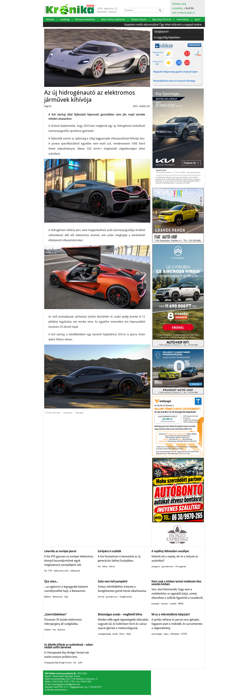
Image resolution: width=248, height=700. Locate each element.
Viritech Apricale (52, 413)
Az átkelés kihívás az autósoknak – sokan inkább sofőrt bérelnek (68, 646)
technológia (156, 634)
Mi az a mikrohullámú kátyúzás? (170, 614)
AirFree (101, 597)
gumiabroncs (168, 566)
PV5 (50, 571)
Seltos (104, 566)
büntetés (155, 603)
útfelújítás (174, 634)
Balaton (47, 597)
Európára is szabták (109, 551)
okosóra (164, 603)
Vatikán (47, 630)
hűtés (128, 634)
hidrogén (79, 413)
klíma (121, 634)
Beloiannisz (58, 597)
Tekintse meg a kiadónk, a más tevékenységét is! (183, 8)
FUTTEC (184, 634)
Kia (45, 571)
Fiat (54, 630)
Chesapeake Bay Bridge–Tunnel (58, 662)
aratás (115, 634)
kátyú (166, 634)
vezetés (173, 603)
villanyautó (75, 571)
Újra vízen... (51, 581)
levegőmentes (125, 597)
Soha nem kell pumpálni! (112, 581)
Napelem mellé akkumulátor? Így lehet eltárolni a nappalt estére (148, 24)
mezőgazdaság (104, 634)
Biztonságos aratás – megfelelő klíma (120, 614)
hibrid (112, 566)
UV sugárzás (180, 566)
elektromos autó (61, 571)
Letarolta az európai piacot (60, 551)
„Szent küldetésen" (55, 614)
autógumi (155, 566)
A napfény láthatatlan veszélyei (170, 551)
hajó (66, 597)
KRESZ (180, 603)
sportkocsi (67, 413)
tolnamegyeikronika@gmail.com (65, 684)
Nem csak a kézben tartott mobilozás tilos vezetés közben (176, 583)
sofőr (80, 662)
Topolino (61, 630)
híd (74, 662)
